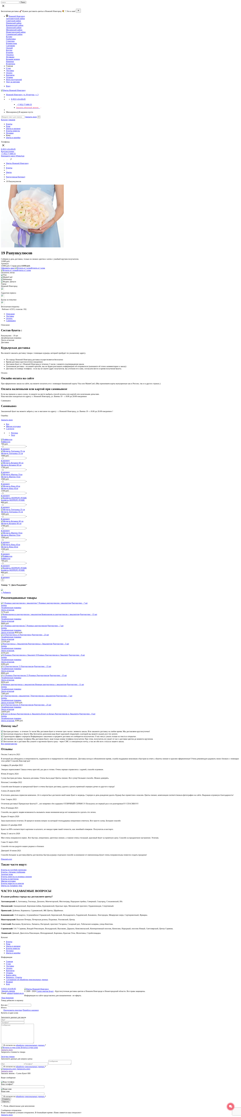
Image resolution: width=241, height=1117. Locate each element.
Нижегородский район (16, 32)
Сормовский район (14, 34)
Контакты (10, 75)
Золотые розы (7, 874)
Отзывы (9, 77)
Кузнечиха (10, 64)
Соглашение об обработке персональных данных (27, 979)
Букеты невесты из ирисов (12, 883)
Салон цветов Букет (45, 991)
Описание (10, 314)
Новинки (10, 61)
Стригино (10, 41)
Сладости (10, 429)
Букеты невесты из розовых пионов (16, 877)
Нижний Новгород (17, 16)
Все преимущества (9, 744)
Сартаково (10, 46)
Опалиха (10, 55)
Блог (8, 984)
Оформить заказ (8, 268)
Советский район (13, 21)
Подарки (10, 133)
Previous (14, 433)
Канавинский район (14, 25)
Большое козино (13, 59)
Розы (8, 126)
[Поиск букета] (2, 159)
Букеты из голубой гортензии (13, 870)
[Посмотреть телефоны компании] (5, 159)
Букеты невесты (13, 131)
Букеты (9, 124)
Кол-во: (4, 1005)
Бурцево (9, 52)
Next (13, 435)
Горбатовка (11, 39)
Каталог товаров (8, 120)
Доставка (10, 70)
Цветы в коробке (13, 138)
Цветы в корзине (13, 128)
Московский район (14, 30)
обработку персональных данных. (30, 1045)
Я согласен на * (25, 1045)
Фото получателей (14, 79)
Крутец (9, 50)
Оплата (9, 73)
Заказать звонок (8, 991)
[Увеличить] (32, 247)
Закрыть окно (31, 117)
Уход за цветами (13, 82)
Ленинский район (13, 27)
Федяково (10, 57)
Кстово (9, 37)
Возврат (9, 982)
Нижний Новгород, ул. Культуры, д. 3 (22, 95)
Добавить (6, 592)
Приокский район (13, 23)
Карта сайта (11, 975)
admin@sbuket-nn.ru (15, 993)
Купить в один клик (29, 1047)
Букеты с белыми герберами (13, 872)
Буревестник (11, 43)
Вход (8, 86)
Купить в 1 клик (38, 268)
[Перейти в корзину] (9, 159)
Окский (9, 48)
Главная (9, 961)
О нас (8, 68)
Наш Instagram (7, 998)
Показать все (6, 859)
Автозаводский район (15, 18)
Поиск (23, 2)
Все (7, 424)
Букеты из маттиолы (10, 879)
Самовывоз (11, 321)
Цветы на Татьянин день (11, 886)
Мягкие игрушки (13, 426)
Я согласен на (25, 1096)
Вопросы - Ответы (14, 977)
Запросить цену (23, 1069)
